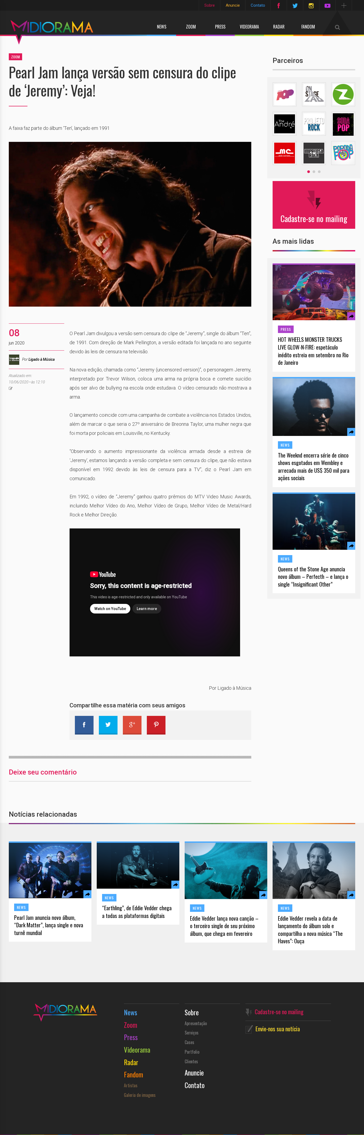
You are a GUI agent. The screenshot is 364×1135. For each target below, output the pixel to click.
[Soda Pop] (343, 124)
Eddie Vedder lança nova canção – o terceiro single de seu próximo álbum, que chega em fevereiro (224, 926)
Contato (258, 5)
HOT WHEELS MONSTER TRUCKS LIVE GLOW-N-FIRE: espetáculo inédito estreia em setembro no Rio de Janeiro (313, 351)
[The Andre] (285, 124)
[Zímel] (343, 94)
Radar (279, 26)
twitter (108, 725)
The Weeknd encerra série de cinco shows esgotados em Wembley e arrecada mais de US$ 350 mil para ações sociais (313, 466)
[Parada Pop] (343, 153)
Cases (189, 1042)
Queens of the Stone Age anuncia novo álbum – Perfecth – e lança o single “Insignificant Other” (313, 576)
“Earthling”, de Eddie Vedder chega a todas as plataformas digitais (137, 911)
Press (220, 26)
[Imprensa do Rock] (314, 153)
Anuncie (233, 5)
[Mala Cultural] (285, 153)
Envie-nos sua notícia (278, 1028)
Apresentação (196, 1023)
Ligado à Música (42, 359)
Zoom (191, 26)
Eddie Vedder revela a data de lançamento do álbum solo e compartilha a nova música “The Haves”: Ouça (310, 930)
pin (156, 725)
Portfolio (192, 1052)
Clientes (191, 1061)
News (161, 26)
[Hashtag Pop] (285, 94)
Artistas (130, 1085)
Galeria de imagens (140, 1095)
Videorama (249, 26)
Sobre (209, 5)
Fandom (308, 26)
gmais (132, 725)
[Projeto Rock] (314, 124)
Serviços (192, 1032)
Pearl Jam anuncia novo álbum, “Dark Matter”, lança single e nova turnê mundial (48, 925)
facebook (84, 725)
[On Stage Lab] (314, 94)
